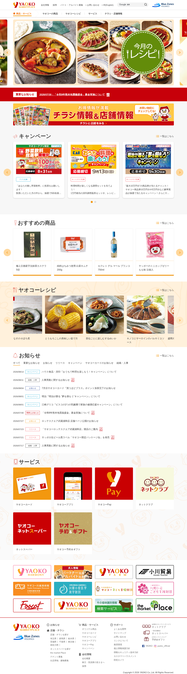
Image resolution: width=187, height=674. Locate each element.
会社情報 (45, 5)
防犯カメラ (119, 660)
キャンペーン (88, 648)
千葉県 (62, 642)
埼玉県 (53, 638)
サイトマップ (120, 633)
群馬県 (62, 638)
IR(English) (108, 5)
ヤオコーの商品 (50, 13)
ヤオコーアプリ (89, 640)
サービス (92, 13)
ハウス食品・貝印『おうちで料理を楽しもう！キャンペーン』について (79, 371)
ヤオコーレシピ (73, 13)
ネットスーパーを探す (60, 649)
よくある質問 (120, 629)
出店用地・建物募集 (59, 660)
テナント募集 (56, 657)
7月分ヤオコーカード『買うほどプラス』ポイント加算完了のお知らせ (79, 388)
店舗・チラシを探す (59, 634)
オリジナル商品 (89, 629)
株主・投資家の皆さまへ (93, 662)
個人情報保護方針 (122, 648)
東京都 (71, 642)
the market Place (58, 653)
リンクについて (121, 640)
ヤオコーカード (89, 633)
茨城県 (53, 642)
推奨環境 (118, 644)
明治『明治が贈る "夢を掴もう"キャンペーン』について (71, 396)
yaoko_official (163, 646)
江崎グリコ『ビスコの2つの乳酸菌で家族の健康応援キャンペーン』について (82, 404)
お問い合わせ (93, 5)
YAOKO (149, 646)
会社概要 (86, 658)
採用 (55, 5)
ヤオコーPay (88, 644)
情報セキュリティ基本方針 (126, 652)
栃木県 (71, 638)
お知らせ (55, 625)
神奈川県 (54, 645)
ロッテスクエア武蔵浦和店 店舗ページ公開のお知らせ (70, 421)
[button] (92, 202)
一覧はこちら (167, 136)
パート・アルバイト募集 (71, 5)
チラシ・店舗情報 (113, 13)
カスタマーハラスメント (125, 656)
